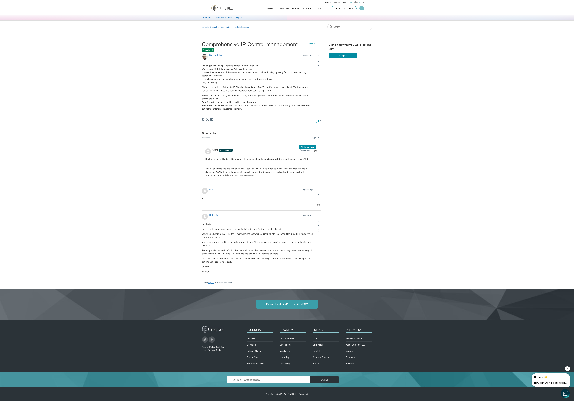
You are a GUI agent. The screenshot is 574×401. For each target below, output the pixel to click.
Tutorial (316, 350)
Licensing (251, 344)
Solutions (283, 8)
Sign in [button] (239, 17)
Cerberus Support (209, 26)
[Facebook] (203, 119)
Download (287, 330)
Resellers (350, 363)
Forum (316, 363)
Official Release (287, 338)
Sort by (315, 137)
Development (286, 344)
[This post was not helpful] (318, 65)
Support (365, 2)
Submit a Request (321, 357)
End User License (255, 363)
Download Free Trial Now (287, 304)
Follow (312, 43)
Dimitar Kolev (215, 55)
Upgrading (285, 357)
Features (269, 8)
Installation (285, 350)
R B (211, 189)
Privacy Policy (208, 347)
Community (207, 17)
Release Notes (254, 350)
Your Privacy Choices (213, 350)
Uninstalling (285, 363)
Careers (349, 350)
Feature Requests (241, 26)
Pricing (296, 8)
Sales (355, 2)
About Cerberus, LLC (355, 344)
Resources (309, 8)
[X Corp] (207, 119)
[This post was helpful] (318, 56)
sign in (211, 282)
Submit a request (224, 17)
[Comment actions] (315, 150)
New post (342, 55)
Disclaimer (220, 347)
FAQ (315, 338)
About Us (323, 8)
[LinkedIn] (211, 119)
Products (254, 330)
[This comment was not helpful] (318, 199)
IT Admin (213, 215)
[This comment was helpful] (318, 190)
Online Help (318, 344)
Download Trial (344, 8)
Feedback (350, 357)
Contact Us (354, 330)
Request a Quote (354, 338)
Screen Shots (253, 357)
